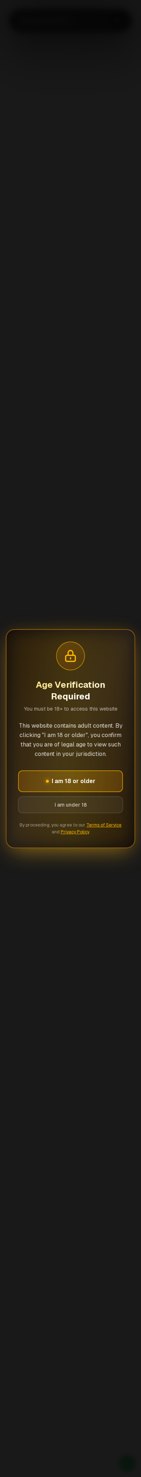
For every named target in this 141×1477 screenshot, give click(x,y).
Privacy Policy (75, 832)
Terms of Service (103, 825)
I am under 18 (71, 805)
